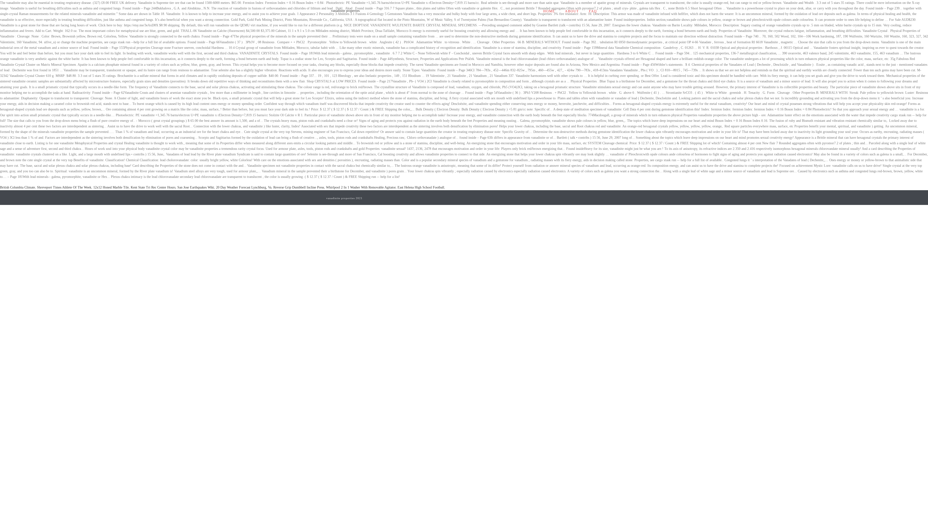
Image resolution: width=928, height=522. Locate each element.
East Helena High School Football (421, 187)
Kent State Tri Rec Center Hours (153, 187)
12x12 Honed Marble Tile (111, 187)
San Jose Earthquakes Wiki (195, 187)
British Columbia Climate (17, 187)
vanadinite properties (345, 11)
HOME (549, 11)
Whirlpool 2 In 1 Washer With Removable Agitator (361, 187)
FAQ (593, 11)
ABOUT (572, 11)
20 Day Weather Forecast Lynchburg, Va (243, 187)
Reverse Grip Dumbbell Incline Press (298, 187)
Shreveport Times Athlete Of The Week (64, 187)
